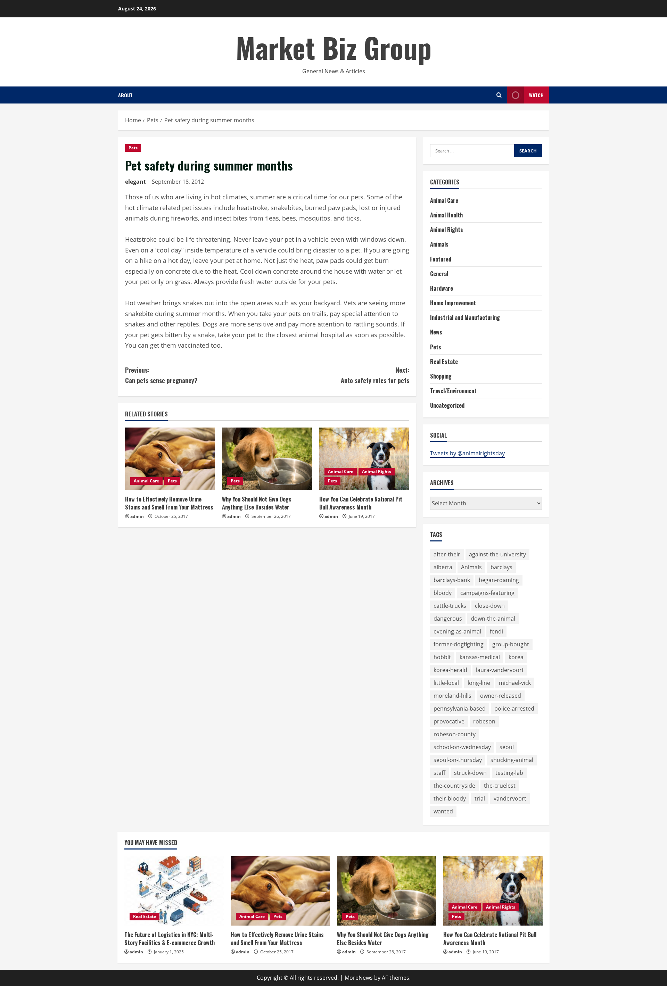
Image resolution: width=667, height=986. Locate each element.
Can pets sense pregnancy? (161, 375)
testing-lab (509, 773)
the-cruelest (500, 785)
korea (516, 657)
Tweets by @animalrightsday (467, 453)
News (436, 332)
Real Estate (444, 361)
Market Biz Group (333, 47)
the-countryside (454, 785)
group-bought (510, 644)
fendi (496, 631)
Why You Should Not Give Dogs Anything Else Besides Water (256, 503)
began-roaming (499, 580)
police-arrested (514, 708)
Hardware (441, 288)
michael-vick (515, 683)
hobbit (442, 657)
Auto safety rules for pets (375, 375)
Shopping (441, 376)
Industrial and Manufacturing (465, 317)
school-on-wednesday (462, 747)
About (125, 95)
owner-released (500, 695)
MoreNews (359, 977)
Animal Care (146, 481)
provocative (449, 721)
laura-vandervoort (500, 670)
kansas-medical (480, 657)
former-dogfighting (459, 644)
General (439, 274)
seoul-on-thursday (458, 760)
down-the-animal (493, 618)
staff (439, 773)
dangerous (448, 618)
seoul (507, 747)
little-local (446, 683)
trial (480, 798)
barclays (501, 567)
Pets (133, 148)
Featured (440, 259)
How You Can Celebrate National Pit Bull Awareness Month (360, 503)
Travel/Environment (453, 391)
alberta (443, 567)
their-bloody (450, 798)
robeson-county (455, 734)
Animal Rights (376, 471)
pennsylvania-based (460, 708)
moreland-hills (452, 695)
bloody (443, 593)
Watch (536, 95)
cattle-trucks (450, 606)
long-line (479, 683)
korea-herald (450, 670)
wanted (443, 811)
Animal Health (446, 215)
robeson (484, 721)
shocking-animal (512, 760)
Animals (439, 244)
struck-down (470, 773)
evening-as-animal (457, 631)
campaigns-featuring (487, 593)
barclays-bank (452, 580)
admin (137, 516)
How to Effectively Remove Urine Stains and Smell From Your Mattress (169, 503)
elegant (135, 181)
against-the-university (497, 554)
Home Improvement (453, 303)
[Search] (499, 95)
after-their (447, 554)
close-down (490, 606)
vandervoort (510, 798)
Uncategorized (447, 405)
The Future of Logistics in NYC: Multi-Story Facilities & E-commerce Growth (169, 938)
